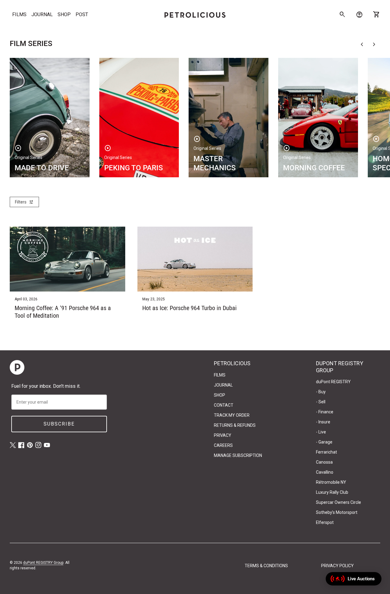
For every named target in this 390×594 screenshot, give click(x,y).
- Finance (324, 411)
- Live (321, 432)
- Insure (323, 421)
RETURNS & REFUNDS (235, 425)
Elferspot (325, 522)
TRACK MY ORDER (232, 415)
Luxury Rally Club (332, 492)
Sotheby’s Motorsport (336, 512)
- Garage (324, 442)
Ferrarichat (326, 452)
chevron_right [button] (374, 44)
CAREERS (223, 445)
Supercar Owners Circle (338, 502)
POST (82, 14)
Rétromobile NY (331, 482)
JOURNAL (42, 14)
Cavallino (324, 472)
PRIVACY (222, 435)
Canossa (324, 462)
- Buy (321, 391)
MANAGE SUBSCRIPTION (238, 455)
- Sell (320, 401)
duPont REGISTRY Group (43, 562)
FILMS (19, 14)
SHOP (64, 14)
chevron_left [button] (362, 44)
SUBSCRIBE (59, 424)
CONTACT (223, 405)
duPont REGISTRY (333, 381)
